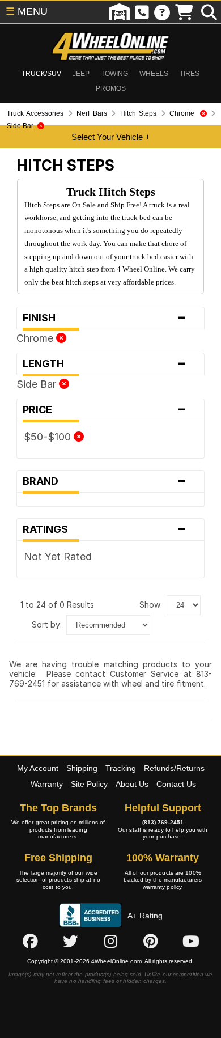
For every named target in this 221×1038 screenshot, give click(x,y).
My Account (37, 768)
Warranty (47, 784)
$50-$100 (49, 437)
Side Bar (37, 384)
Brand (104, 481)
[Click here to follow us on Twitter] (70, 941)
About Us (132, 784)
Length (104, 364)
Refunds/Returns (174, 768)
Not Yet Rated (58, 556)
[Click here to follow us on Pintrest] (150, 941)
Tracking (120, 768)
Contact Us (176, 784)
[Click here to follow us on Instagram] (110, 941)
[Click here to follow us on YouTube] (191, 941)
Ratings (104, 529)
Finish (104, 318)
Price (104, 410)
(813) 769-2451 (163, 822)
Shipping (81, 768)
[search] (209, 12)
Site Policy (89, 784)
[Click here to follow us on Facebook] (30, 941)
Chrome (36, 338)
